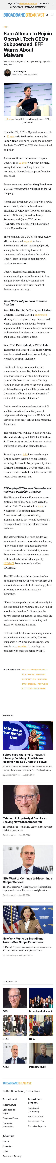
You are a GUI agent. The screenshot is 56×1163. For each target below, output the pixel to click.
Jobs (5, 1151)
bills (25, 454)
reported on (21, 646)
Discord (42, 679)
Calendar (7, 1146)
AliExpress (28, 674)
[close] (52, 5)
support (28, 241)
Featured (43, 684)
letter (40, 506)
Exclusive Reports (37, 1126)
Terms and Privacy (12, 1156)
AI (28, 669)
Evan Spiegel (29, 684)
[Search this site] (47, 15)
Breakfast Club (35, 1116)
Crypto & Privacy (11, 1118)
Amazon (40, 674)
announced (41, 314)
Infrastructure (9, 1104)
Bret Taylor (29, 679)
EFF (6, 27)
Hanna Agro (19, 71)
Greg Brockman (37, 688)
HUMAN (9, 563)
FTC (24, 688)
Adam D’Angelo (39, 669)
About (6, 1141)
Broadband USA (36, 1121)
